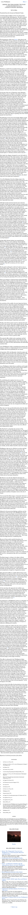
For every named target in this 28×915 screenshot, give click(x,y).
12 (22, 259)
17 (9, 458)
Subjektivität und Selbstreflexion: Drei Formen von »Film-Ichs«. (14, 889)
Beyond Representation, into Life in (12, 872)
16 (21, 452)
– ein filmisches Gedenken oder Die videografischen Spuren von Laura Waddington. (13, 864)
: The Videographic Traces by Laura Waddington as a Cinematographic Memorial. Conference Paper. (13, 852)
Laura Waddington (5, 1)
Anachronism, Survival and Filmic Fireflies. (12, 858)
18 (16, 576)
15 (22, 328)
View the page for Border (14, 838)
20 (14, 597)
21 (7, 647)
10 (5, 247)
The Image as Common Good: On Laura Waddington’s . (15, 897)
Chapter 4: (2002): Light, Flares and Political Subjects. (14, 879)
